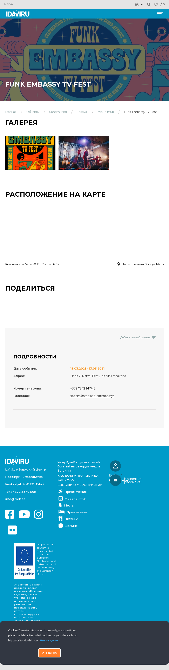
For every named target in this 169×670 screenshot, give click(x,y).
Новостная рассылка (133, 480)
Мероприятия (75, 499)
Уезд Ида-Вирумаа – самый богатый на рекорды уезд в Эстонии (79, 466)
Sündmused (58, 112)
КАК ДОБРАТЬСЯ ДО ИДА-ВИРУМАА (79, 478)
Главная (10, 112)
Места (69, 505)
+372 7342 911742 (82, 388)
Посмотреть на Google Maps (143, 264)
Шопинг (71, 526)
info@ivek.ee (15, 499)
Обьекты (32, 112)
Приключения (76, 492)
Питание (71, 519)
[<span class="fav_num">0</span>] (156, 4)
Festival (82, 112)
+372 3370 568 (24, 492)
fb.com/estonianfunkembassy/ (92, 396)
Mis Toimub (105, 112)
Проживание (77, 512)
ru (137, 4)
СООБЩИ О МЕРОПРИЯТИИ (80, 485)
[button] (149, 4)
